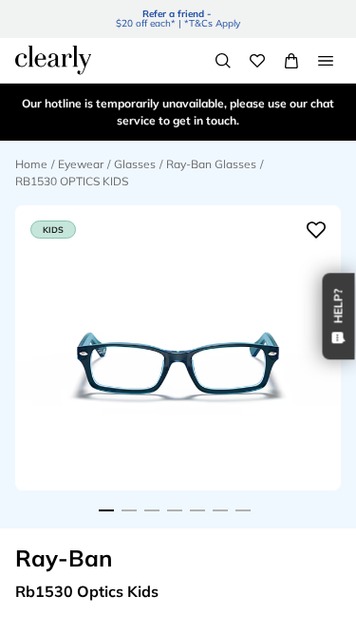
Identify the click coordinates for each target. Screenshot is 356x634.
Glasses (135, 164)
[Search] (223, 61)
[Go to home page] (53, 60)
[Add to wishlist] (316, 230)
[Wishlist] (257, 61)
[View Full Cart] (291, 61)
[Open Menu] (325, 61)
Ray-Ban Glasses (211, 164)
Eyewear (80, 164)
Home (31, 164)
